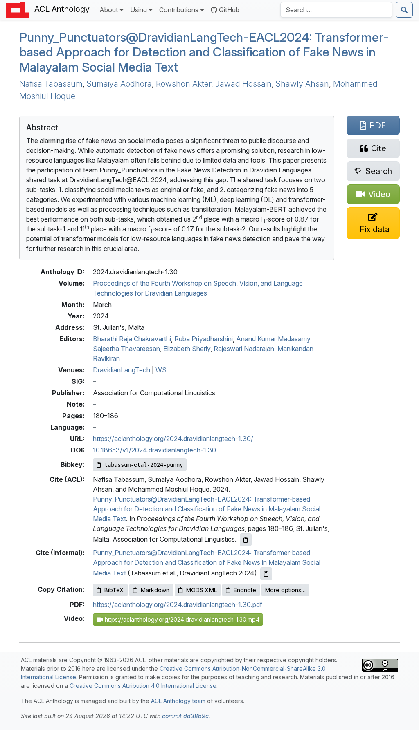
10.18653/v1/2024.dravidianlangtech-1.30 (154, 450)
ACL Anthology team (178, 700)
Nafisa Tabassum (51, 84)
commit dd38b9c (185, 715)
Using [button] (138, 10)
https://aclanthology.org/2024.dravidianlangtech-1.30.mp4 (181, 619)
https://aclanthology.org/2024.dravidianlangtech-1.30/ (173, 438)
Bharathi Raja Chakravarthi (132, 339)
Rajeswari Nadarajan (244, 349)
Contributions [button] (178, 10)
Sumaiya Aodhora (119, 84)
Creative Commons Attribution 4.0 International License (143, 685)
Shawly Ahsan (302, 84)
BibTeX (114, 590)
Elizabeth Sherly (186, 349)
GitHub (229, 10)
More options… (285, 590)
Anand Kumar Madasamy (273, 339)
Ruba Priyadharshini (203, 339)
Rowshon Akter (183, 84)
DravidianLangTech (121, 370)
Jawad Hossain (243, 84)
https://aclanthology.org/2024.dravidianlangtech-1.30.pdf (177, 604)
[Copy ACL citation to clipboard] (246, 539)
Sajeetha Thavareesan (126, 349)
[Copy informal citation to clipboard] (266, 573)
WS (161, 370)
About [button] (108, 10)
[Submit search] (404, 10)
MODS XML (201, 590)
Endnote (245, 590)
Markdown (155, 590)
